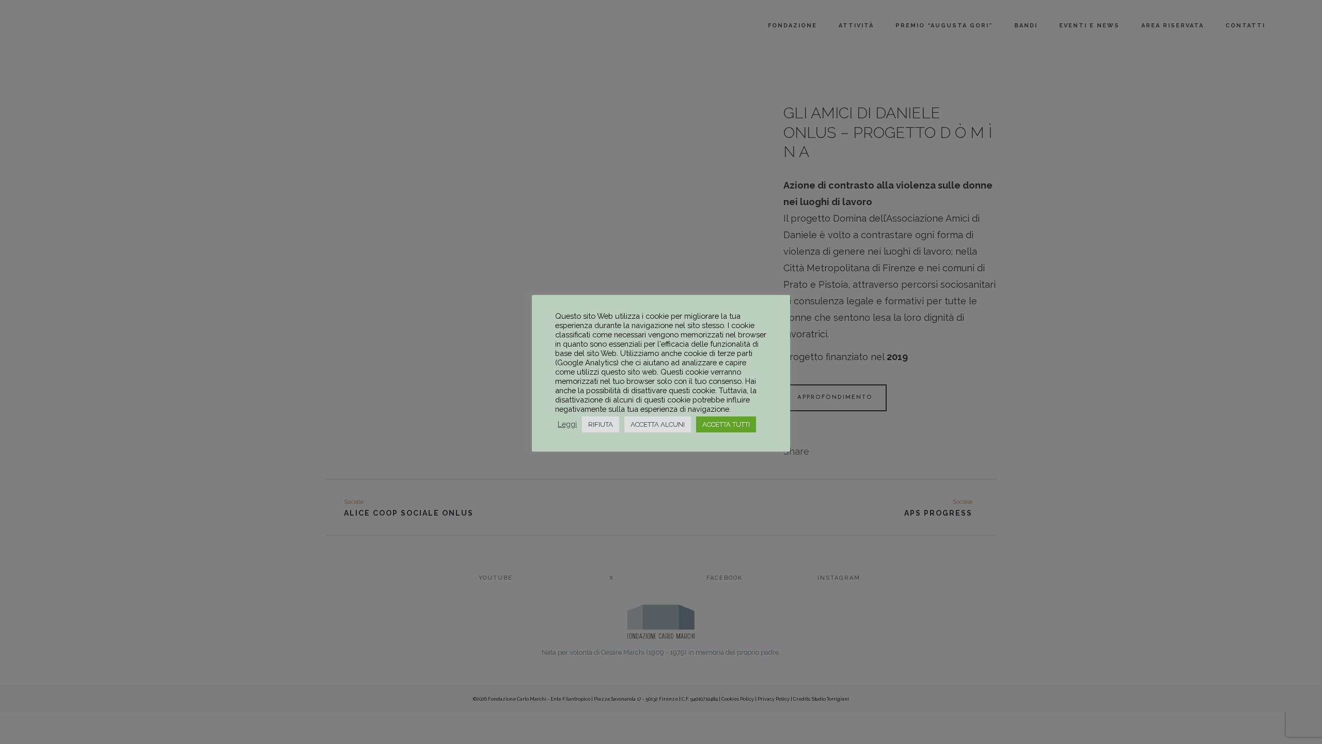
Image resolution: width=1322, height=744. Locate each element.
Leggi (567, 424)
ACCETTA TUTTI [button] (726, 424)
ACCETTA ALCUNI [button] (658, 424)
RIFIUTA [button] (600, 424)
